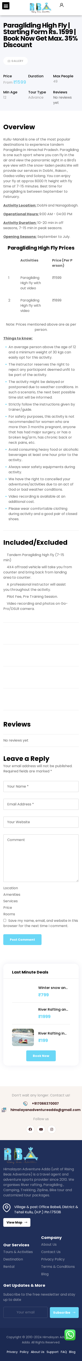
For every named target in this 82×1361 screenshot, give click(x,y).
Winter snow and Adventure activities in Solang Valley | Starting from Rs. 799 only (53, 987)
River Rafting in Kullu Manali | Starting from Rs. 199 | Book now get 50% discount (53, 1033)
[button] (5, 5)
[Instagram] (51, 1129)
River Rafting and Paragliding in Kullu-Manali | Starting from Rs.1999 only (53, 1009)
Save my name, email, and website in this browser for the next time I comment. (40, 923)
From (8, 82)
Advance (36, 97)
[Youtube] (41, 1129)
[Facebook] (30, 1129)
